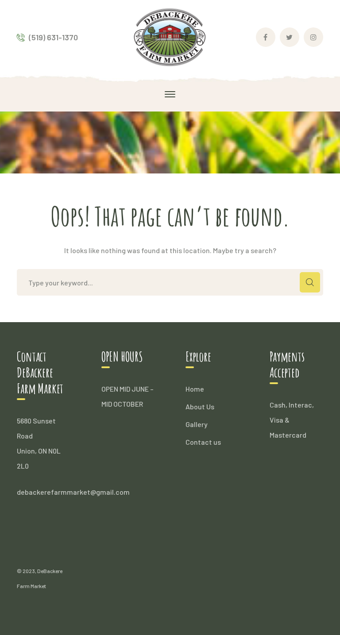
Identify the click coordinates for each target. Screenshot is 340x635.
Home (194, 389)
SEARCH (310, 282)
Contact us (203, 442)
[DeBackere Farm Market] (170, 36)
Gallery (196, 424)
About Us (199, 406)
